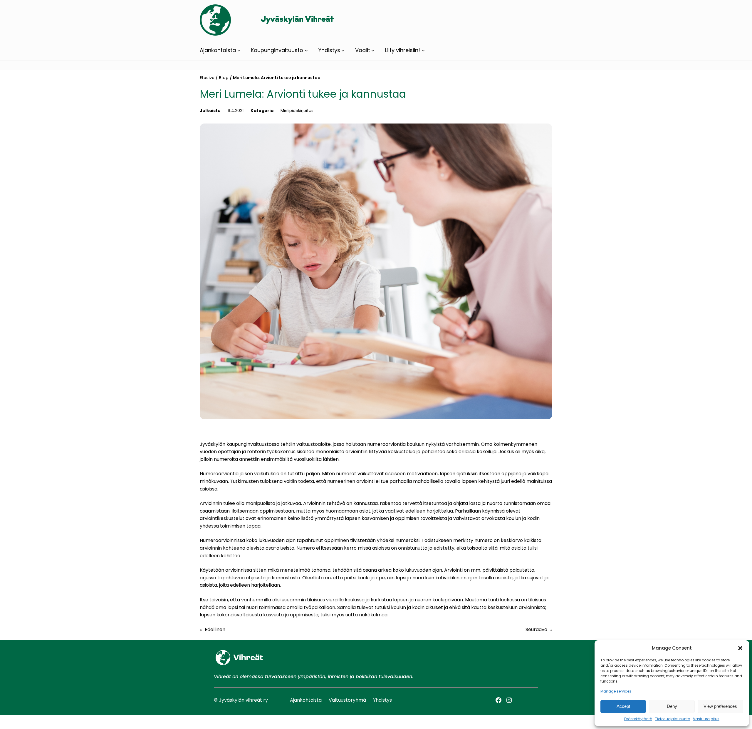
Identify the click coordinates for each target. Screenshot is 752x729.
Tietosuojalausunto (672, 718)
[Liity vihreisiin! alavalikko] (423, 50)
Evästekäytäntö (638, 718)
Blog (224, 78)
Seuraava (536, 629)
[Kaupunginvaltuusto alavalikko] (306, 50)
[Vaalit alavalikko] (373, 50)
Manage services (615, 691)
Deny (672, 706)
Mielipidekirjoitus (297, 111)
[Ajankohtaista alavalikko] (239, 50)
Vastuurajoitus (706, 718)
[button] (740, 648)
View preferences (720, 706)
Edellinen (215, 629)
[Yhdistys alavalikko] (343, 50)
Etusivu (207, 78)
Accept (623, 706)
